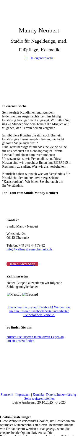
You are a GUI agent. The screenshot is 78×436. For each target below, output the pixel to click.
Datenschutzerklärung (61, 394)
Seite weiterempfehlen (39, 398)
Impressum (22, 394)
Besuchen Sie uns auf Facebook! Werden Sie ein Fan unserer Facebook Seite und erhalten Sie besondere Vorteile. (39, 311)
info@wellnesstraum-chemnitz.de (29, 249)
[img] (39, 12)
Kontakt (38, 394)
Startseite (7, 394)
